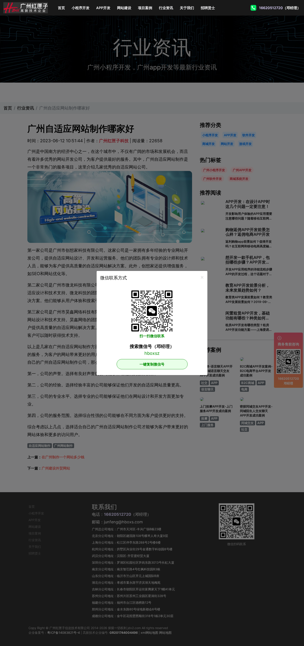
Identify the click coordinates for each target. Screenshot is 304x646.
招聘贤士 (208, 8)
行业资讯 (166, 8)
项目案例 (145, 8)
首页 (63, 8)
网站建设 (124, 8)
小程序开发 (80, 8)
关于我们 (187, 8)
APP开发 (103, 8)
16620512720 (272, 8)
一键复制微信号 (152, 364)
